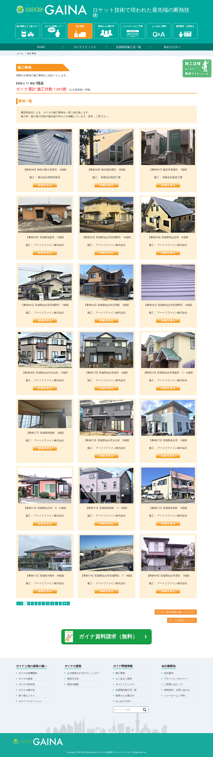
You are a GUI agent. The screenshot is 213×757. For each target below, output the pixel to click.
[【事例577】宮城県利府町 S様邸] (45, 427)
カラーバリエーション (30, 701)
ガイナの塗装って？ (54, 26)
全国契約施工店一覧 (128, 47)
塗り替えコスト (27, 695)
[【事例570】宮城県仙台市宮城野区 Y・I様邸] (106, 570)
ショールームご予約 (174, 695)
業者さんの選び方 (106, 26)
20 (52, 603)
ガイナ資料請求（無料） (108, 636)
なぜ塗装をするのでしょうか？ (83, 673)
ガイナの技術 (26, 679)
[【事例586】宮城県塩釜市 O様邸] (45, 231)
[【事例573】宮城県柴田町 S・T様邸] (106, 502)
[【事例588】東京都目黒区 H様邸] (106, 164)
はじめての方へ (124, 701)
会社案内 (168, 673)
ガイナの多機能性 (28, 673)
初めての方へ (172, 47)
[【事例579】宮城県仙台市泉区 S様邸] (106, 367)
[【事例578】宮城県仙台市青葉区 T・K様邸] (168, 367)
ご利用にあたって (173, 684)
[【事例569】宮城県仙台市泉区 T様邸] (168, 570)
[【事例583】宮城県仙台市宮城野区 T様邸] (45, 299)
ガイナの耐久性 (27, 690)
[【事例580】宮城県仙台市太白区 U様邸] (45, 367)
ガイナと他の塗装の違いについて (175, 612)
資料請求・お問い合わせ (177, 690)
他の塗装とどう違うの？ (27, 26)
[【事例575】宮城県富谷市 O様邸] (168, 434)
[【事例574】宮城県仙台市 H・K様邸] (45, 502)
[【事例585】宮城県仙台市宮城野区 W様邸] (106, 231)
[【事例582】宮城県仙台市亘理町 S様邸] (106, 299)
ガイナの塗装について (181, 620)
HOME (41, 47)
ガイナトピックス (85, 47)
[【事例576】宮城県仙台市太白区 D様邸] (106, 434)
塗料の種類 (73, 684)
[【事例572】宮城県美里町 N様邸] (168, 502)
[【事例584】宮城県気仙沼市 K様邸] (168, 231)
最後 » (66, 603)
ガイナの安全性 (27, 684)
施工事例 (80, 26)
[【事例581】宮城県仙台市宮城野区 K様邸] (168, 299)
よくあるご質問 (159, 26)
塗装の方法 (73, 679)
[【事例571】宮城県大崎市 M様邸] (45, 570)
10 (47, 603)
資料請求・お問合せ (185, 26)
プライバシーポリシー (175, 679)
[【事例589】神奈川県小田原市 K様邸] (45, 164)
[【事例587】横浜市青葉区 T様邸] (168, 164)
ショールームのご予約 (133, 26)
